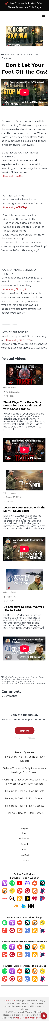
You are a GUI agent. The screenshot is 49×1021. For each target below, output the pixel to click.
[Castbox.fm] (35, 885)
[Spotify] (12, 885)
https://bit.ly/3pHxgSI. (14, 289)
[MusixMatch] (31, 907)
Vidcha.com (10, 1000)
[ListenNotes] (12, 900)
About (24, 844)
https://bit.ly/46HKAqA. (14, 207)
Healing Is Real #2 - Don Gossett (24, 805)
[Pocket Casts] (19, 892)
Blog (24, 849)
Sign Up (24, 730)
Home (24, 833)
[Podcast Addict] (35, 892)
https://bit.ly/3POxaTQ (17, 340)
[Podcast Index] (4, 900)
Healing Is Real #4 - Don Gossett (24, 791)
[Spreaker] (27, 900)
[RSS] (19, 900)
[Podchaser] (42, 892)
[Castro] (42, 885)
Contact (24, 860)
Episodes (24, 838)
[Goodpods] (12, 892)
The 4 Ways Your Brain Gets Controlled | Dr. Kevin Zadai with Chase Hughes (22, 406)
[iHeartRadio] (35, 900)
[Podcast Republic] (27, 932)
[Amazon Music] (27, 885)
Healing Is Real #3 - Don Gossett (24, 798)
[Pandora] (42, 900)
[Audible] (16, 907)
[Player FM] (27, 892)
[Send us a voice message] (44, 1015)
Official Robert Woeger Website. (30, 1018)
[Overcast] (4, 892)
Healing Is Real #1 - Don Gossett (25, 812)
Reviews (24, 854)
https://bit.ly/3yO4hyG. (14, 176)
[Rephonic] (23, 907)
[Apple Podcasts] (4, 885)
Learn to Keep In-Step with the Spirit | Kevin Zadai (24, 509)
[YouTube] (19, 885)
